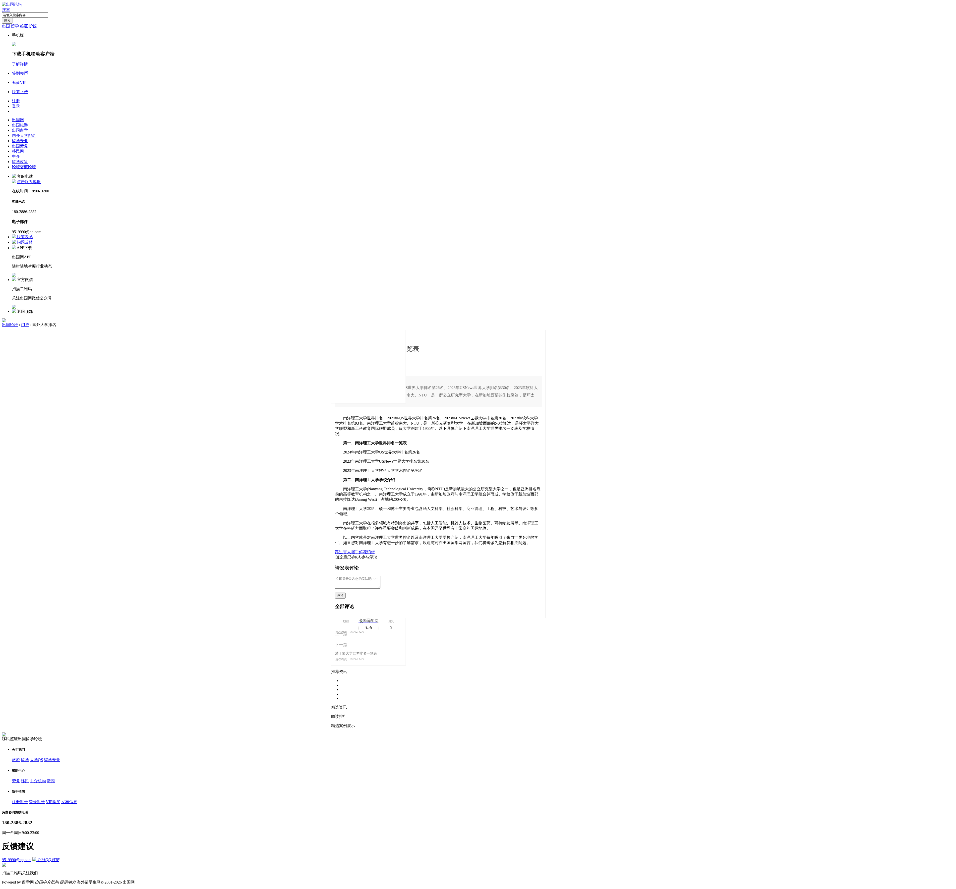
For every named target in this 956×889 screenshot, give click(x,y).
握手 (355, 552)
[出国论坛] (12, 4)
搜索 (6, 9)
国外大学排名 (24, 135)
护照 (33, 26)
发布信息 (69, 802)
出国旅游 (20, 125)
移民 (25, 781)
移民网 (18, 151)
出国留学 (20, 130)
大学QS (36, 760)
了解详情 (20, 64)
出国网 (18, 120)
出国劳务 (20, 146)
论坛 (24, 167)
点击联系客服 (29, 182)
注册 (16, 101)
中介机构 (38, 781)
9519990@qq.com (16, 860)
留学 (15, 26)
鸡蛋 (371, 552)
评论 (340, 595)
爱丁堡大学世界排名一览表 (356, 653)
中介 (16, 156)
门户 (25, 325)
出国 (6, 26)
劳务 (16, 781)
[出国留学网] (368, 363)
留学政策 (20, 162)
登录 (16, 106)
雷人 (347, 552)
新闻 (51, 781)
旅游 (16, 760)
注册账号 (20, 802)
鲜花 (363, 552)
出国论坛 (10, 325)
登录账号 (37, 802)
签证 (24, 26)
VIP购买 (53, 802)
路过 (339, 552)
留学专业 (20, 141)
